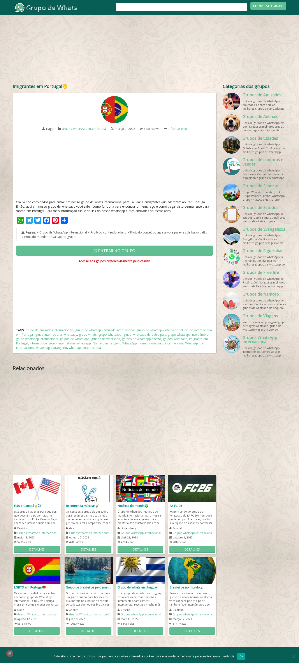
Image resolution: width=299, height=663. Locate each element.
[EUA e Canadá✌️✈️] (37, 488)
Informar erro (177, 129)
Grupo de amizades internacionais (49, 330)
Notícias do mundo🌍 (133, 506)
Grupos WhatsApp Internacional (84, 129)
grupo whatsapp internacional (37, 339)
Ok (241, 656)
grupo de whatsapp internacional (159, 330)
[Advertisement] (149, 50)
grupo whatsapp (109, 334)
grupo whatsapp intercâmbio (188, 334)
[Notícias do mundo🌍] (140, 488)
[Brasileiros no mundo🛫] (192, 570)
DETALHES (37, 549)
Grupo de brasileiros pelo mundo (89, 587)
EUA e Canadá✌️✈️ (28, 506)
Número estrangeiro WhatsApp (115, 343)
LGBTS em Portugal (28, 587)
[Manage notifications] (9, 653)
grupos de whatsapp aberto (141, 339)
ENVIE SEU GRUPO (269, 6)
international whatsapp (74, 343)
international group (43, 343)
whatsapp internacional (85, 348)
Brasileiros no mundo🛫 (186, 587)
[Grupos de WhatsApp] (45, 7)
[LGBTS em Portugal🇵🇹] (37, 570)
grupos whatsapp (175, 339)
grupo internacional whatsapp (56, 334)
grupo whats (88, 334)
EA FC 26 (175, 506)
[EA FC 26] (192, 488)
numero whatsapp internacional (161, 343)
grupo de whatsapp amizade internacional (105, 330)
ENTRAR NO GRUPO (116, 250)
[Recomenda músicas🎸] (89, 488)
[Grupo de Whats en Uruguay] (140, 570)
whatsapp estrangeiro (51, 348)
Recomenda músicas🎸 (82, 506)
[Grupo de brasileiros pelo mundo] (89, 570)
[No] (293, 656)
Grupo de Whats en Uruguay (138, 587)
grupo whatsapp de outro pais (144, 334)
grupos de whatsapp (105, 339)
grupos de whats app (75, 339)
